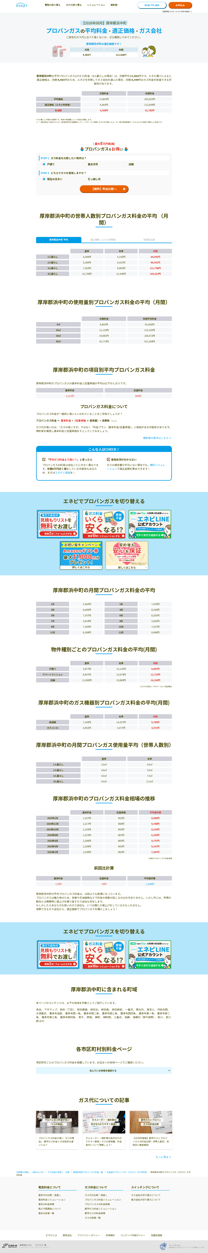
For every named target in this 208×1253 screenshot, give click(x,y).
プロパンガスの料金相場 (97, 1204)
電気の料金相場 (46, 1204)
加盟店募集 (156, 1235)
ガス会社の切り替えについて (146, 1195)
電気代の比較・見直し (49, 1195)
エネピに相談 (62, 472)
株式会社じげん (26, 1245)
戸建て (51, 164)
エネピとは (51, 1235)
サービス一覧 (41, 1245)
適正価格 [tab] (104, 239)
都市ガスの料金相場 (95, 1213)
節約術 (114, 5)
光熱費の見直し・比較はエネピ (30, 1172)
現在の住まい (54, 179)
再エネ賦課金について (49, 1208)
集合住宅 (93, 164)
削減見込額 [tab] (149, 239)
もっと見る (162, 1157)
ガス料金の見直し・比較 (58, 1172)
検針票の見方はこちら (156, 438)
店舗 (131, 164)
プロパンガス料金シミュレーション (103, 1199)
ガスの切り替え (74, 5)
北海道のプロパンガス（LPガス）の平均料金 (127, 1172)
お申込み (180, 5)
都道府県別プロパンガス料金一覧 (88, 1172)
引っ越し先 (94, 179)
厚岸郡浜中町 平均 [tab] (58, 239)
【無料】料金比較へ (104, 188)
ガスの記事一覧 (93, 1217)
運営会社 (67, 1235)
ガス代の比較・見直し (96, 1195)
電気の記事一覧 (46, 1213)
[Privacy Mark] (164, 1246)
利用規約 (110, 1235)
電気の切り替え (53, 5)
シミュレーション (96, 5)
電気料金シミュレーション (52, 1199)
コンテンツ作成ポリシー (132, 1235)
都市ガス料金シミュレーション (100, 1208)
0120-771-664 (152, 5)
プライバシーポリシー (88, 1235)
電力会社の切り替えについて (146, 1199)
